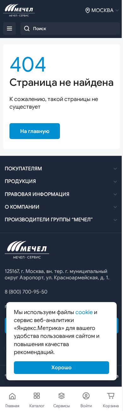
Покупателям (23, 169)
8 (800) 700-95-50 (26, 292)
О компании (22, 207)
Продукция (20, 181)
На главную (35, 131)
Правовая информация (37, 194)
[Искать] (27, 28)
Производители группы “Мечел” (49, 220)
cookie (84, 312)
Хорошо (61, 367)
